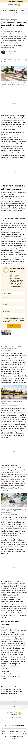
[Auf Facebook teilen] (15, 60)
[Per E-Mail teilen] (18, 60)
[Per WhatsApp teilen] (22, 60)
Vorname (5, 297)
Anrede (5, 290)
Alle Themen (16, 12)
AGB (17, 731)
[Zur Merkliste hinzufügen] (26, 60)
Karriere (12, 731)
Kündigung (8, 736)
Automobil (10, 12)
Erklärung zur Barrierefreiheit (18, 734)
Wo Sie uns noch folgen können (15, 725)
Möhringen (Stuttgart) (13, 10)
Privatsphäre (5, 731)
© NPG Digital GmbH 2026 (14, 717)
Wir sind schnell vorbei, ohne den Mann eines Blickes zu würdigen (13, 486)
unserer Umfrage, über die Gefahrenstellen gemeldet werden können (11, 691)
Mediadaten (5, 734)
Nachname (5, 304)
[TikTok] (15, 721)
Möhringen (22, 10)
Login (25, 5)
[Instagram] (9, 721)
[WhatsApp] (12, 721)
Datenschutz (22, 731)
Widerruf (14, 738)
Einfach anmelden (14, 326)
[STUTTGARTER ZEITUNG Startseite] (14, 5)
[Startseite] (3, 707)
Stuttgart (4, 10)
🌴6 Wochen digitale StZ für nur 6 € (14, 1)
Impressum (20, 736)
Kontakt (14, 736)
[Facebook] (18, 721)
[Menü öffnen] (2, 5)
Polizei (4, 12)
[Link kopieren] (12, 60)
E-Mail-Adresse (6, 311)
